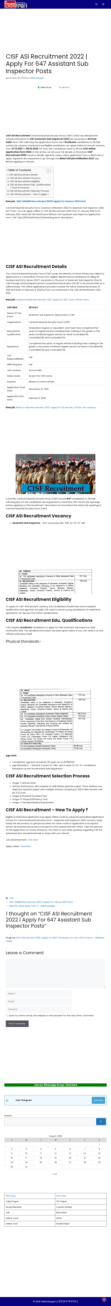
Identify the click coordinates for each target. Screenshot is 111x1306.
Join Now (98, 1100)
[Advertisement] (55, 30)
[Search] (101, 1121)
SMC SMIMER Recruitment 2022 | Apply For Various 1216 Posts (51, 201)
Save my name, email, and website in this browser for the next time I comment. (51, 1015)
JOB (11, 898)
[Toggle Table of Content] (47, 170)
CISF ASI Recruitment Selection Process (29, 191)
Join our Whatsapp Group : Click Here (55, 1084)
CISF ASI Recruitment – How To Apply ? (29, 194)
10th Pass (11, 1195)
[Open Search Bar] (96, 4)
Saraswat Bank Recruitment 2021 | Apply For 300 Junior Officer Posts (52, 299)
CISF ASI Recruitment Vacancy (25, 178)
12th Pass (61, 1195)
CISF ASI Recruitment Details (23, 174)
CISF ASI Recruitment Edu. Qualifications (30, 184)
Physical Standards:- (21, 187)
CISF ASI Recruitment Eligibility (25, 181)
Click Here (33, 839)
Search (8, 1115)
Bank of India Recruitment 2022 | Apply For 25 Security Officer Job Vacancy (56, 407)
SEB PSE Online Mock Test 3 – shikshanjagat (32, 905)
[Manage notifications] (104, 1299)
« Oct (54, 1174)
